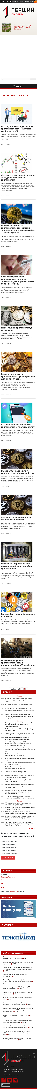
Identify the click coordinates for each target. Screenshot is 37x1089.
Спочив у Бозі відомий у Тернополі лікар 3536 (16, 1016)
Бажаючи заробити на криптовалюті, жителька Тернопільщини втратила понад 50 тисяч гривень (17, 280)
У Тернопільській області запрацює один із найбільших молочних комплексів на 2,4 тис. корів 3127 (17, 1032)
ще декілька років (10, 841)
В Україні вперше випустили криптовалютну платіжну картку (18, 425)
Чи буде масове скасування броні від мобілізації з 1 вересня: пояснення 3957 (17, 1003)
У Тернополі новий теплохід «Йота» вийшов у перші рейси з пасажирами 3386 (17, 1021)
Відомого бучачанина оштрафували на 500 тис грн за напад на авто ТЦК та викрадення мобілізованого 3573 (18, 1009)
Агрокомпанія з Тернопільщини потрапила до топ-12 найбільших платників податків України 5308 (17, 969)
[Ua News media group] (18, 910)
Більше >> (32, 828)
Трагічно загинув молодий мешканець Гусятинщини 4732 (15, 975)
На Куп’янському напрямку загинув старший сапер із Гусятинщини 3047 (17, 1039)
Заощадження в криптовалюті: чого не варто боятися (17, 518)
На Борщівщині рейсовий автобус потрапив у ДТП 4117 (17, 998)
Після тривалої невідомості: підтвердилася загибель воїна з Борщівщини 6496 (16, 957)
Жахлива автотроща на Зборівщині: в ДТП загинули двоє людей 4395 (16, 987)
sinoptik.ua (13, 891)
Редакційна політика (11, 1075)
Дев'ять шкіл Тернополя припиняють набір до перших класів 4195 (17, 993)
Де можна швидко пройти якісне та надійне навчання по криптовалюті (18, 177)
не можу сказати (9, 847)
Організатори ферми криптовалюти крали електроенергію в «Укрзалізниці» (18, 662)
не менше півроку (10, 850)
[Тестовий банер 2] (18, 938)
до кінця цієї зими (10, 853)
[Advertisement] (18, 54)
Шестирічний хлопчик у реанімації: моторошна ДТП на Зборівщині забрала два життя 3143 (18, 1026)
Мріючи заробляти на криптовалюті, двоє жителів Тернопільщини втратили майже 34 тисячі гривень (18, 229)
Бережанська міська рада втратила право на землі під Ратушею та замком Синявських (22, 27)
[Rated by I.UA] (5, 1085)
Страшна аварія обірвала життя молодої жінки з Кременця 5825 (18, 963)
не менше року (9, 844)
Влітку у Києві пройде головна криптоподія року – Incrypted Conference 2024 (17, 128)
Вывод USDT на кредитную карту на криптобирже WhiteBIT (17, 472)
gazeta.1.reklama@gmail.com (14, 1071)
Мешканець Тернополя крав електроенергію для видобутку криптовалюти (17, 565)
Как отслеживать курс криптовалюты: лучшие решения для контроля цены (18, 376)
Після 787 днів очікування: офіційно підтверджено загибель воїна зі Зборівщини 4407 (17, 981)
